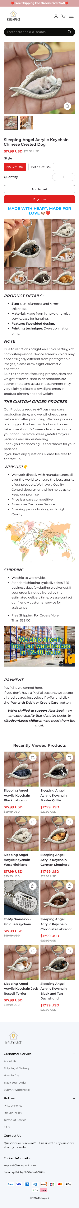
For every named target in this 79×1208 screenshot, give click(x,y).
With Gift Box (41, 167)
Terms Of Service (15, 1119)
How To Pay (11, 1075)
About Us (10, 1061)
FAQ (7, 1127)
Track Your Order (15, 1082)
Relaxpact (43, 1198)
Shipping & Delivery (16, 1068)
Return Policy (13, 1112)
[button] (71, 16)
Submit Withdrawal (17, 1089)
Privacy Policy (13, 1105)
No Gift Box (15, 167)
